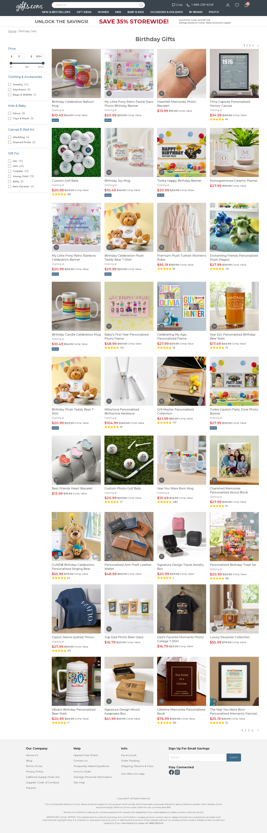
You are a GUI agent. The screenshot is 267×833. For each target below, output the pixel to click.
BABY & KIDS (136, 12)
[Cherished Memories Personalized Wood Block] (234, 460)
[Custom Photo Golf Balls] (128, 460)
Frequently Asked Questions (91, 766)
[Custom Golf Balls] (76, 152)
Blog (29, 760)
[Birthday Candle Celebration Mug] (76, 306)
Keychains (21, 89)
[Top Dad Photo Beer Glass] (128, 608)
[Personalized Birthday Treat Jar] (234, 536)
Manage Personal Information (93, 777)
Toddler (20, 171)
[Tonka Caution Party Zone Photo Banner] (234, 381)
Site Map (79, 782)
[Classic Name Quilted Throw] (76, 608)
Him (18, 166)
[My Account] (227, 4)
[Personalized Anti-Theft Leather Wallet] (128, 536)
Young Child (23, 176)
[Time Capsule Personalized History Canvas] (234, 73)
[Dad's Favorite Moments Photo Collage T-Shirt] (181, 608)
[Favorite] (237, 4)
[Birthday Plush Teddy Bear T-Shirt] (76, 381)
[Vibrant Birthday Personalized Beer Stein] (76, 681)
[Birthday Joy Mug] (128, 152)
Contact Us (81, 760)
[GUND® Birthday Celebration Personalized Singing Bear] (76, 536)
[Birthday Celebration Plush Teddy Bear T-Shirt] (128, 227)
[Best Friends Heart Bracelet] (76, 460)
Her (17, 161)
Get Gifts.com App (133, 773)
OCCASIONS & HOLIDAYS (166, 12)
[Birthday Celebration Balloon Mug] (76, 73)
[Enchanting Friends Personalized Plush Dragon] (234, 227)
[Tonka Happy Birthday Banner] (181, 152)
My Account (128, 755)
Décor (18, 113)
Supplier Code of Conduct (42, 782)
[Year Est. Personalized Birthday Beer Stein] (234, 306)
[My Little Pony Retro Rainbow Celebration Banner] (76, 227)
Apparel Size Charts (86, 755)
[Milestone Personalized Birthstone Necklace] (128, 381)
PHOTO (214, 12)
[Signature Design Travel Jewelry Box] (181, 536)
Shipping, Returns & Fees (137, 766)
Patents (31, 788)
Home (12, 31)
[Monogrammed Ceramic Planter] (234, 152)
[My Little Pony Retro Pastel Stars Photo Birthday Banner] (128, 73)
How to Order (82, 771)
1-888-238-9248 (202, 4)
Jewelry (20, 84)
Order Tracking (130, 760)
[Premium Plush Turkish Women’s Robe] (181, 227)
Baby (18, 181)
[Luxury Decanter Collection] (234, 608)
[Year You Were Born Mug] (181, 460)
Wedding (21, 137)
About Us (32, 755)
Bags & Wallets (24, 94)
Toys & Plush (23, 118)
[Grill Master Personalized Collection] (181, 381)
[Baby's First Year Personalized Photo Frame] (128, 306)
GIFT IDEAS (84, 12)
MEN (118, 12)
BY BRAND (196, 12)
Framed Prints (24, 142)
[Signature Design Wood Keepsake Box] (128, 681)
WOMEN (103, 12)
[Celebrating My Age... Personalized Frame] (181, 306)
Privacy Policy (34, 771)
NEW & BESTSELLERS (56, 12)
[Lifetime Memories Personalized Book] (181, 681)
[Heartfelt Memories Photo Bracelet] (181, 73)
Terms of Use (34, 766)
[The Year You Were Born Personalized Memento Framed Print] (234, 681)
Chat (179, 5)
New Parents (23, 186)
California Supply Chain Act (43, 777)
